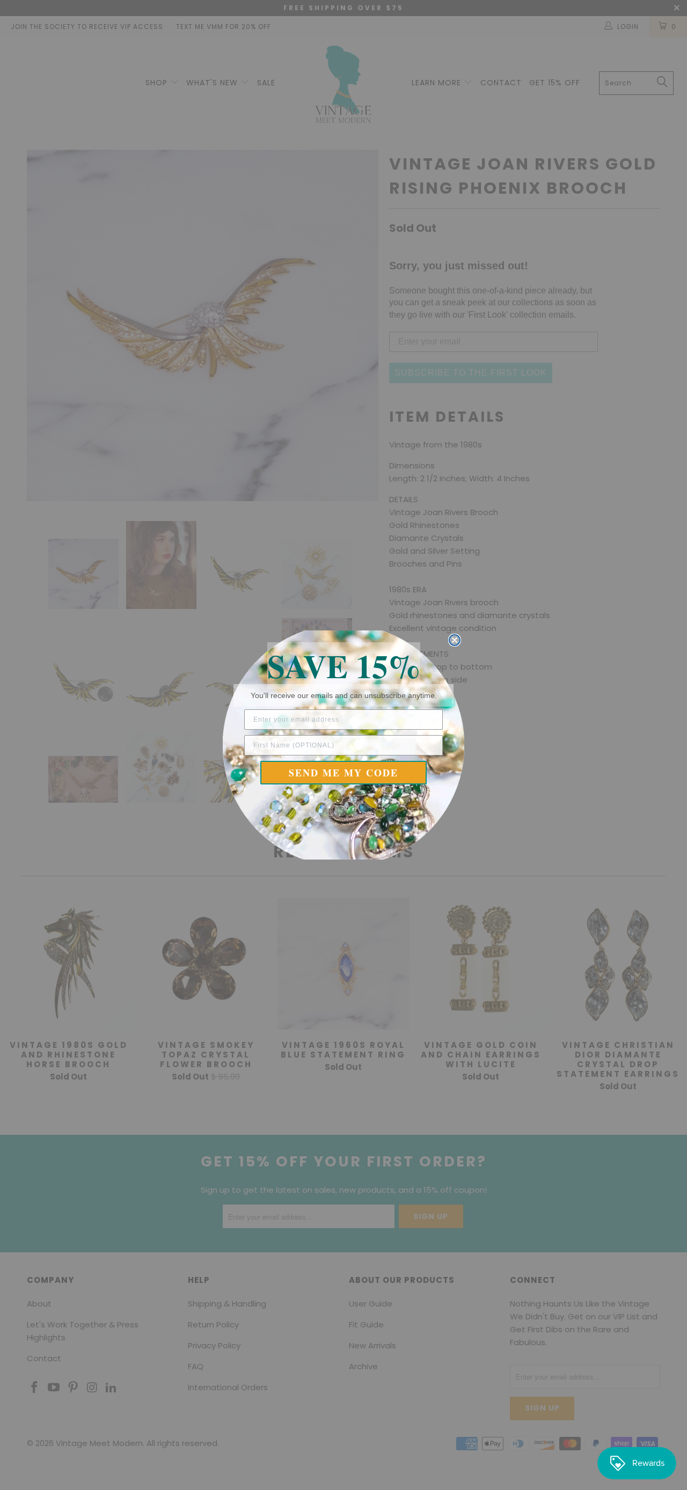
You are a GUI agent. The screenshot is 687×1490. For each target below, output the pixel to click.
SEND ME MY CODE (343, 773)
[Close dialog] (454, 640)
